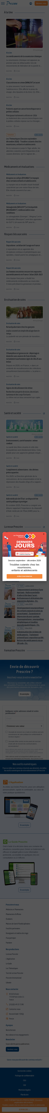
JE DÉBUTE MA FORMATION (24, 576)
